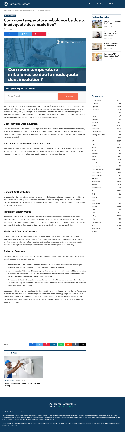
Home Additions (96, 166)
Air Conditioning (10, 15)
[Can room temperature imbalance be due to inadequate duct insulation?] (45, 82)
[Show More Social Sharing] (48, 34)
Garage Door (95, 163)
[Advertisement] (45, 173)
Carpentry (95, 122)
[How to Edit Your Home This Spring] (97, 24)
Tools (93, 225)
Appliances (95, 106)
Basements (95, 113)
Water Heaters (96, 228)
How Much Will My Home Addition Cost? (111, 55)
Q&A (9, 10)
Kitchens (94, 184)
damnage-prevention (98, 135)
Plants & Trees (96, 203)
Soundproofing (96, 222)
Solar (93, 219)
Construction (96, 128)
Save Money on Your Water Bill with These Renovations (111, 34)
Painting (94, 197)
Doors (93, 144)
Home (91, 4)
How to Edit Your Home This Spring (112, 22)
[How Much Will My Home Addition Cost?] (97, 57)
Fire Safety (95, 153)
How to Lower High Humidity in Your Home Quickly (22, 385)
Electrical (94, 147)
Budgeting (95, 119)
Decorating (95, 138)
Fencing (94, 150)
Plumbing (94, 206)
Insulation (95, 178)
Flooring (94, 156)
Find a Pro (68, 96)
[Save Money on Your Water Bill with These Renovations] (97, 34)
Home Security (96, 172)
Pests (93, 200)
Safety (94, 216)
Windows (94, 231)
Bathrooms (95, 116)
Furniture (94, 160)
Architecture (95, 110)
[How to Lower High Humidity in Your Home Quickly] (23, 367)
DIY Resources (114, 4)
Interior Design (96, 181)
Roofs (93, 213)
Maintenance (96, 191)
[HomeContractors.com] (17, 4)
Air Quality (95, 103)
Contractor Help (96, 131)
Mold (93, 194)
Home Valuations (97, 175)
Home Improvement (98, 169)
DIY (93, 141)
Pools (93, 209)
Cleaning (94, 125)
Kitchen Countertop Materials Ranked (111, 45)
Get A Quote (101, 4)
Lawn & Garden (96, 188)
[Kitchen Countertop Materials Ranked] (97, 46)
